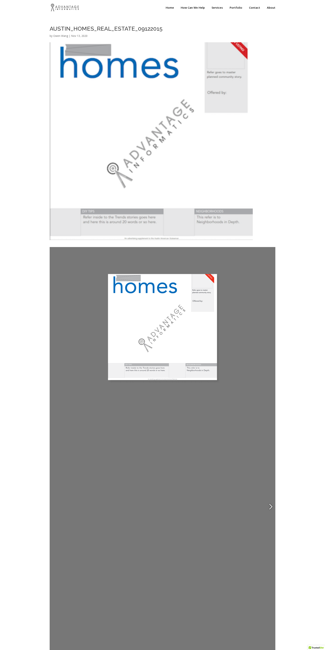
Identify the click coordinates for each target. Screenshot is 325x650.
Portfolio (236, 7)
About (271, 7)
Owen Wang (60, 36)
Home (170, 7)
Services (217, 7)
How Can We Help (193, 7)
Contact (254, 7)
